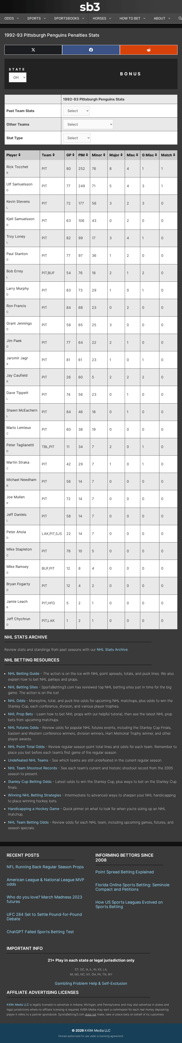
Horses (99, 18)
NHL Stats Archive (112, 649)
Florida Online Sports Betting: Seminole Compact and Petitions (132, 887)
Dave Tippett (17, 392)
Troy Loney (15, 236)
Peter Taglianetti (20, 445)
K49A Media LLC (18, 1004)
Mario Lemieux (18, 427)
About (159, 18)
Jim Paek (14, 340)
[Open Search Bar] (178, 18)
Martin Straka (17, 462)
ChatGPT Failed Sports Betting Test (40, 931)
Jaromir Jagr (17, 358)
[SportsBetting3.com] (91, 6)
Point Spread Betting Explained (124, 872)
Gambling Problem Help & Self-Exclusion (91, 983)
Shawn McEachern (21, 410)
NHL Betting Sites (23, 687)
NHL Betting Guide (23, 673)
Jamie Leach (17, 601)
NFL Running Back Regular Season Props (45, 866)
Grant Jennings (19, 323)
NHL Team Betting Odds (28, 822)
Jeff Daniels (16, 514)
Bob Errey (14, 271)
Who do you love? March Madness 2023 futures (44, 899)
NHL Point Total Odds (26, 746)
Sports (34, 18)
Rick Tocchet (17, 167)
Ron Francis (16, 305)
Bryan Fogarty (18, 584)
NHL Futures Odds (23, 727)
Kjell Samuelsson (20, 219)
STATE (17, 69)
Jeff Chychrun (18, 619)
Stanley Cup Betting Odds (29, 781)
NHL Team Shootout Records (32, 768)
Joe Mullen (15, 497)
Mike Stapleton (19, 549)
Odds (9, 18)
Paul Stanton (17, 253)
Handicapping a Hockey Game (33, 808)
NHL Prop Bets (20, 714)
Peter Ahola (16, 532)
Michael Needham (21, 479)
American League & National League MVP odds (45, 881)
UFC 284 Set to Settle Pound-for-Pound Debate (44, 916)
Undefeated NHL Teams (28, 760)
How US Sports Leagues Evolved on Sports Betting (129, 904)
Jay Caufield (17, 375)
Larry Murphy (17, 288)
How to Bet (130, 18)
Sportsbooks (66, 18)
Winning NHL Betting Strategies (34, 795)
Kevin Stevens (18, 201)
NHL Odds (16, 700)
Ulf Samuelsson (19, 184)
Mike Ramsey (17, 566)
